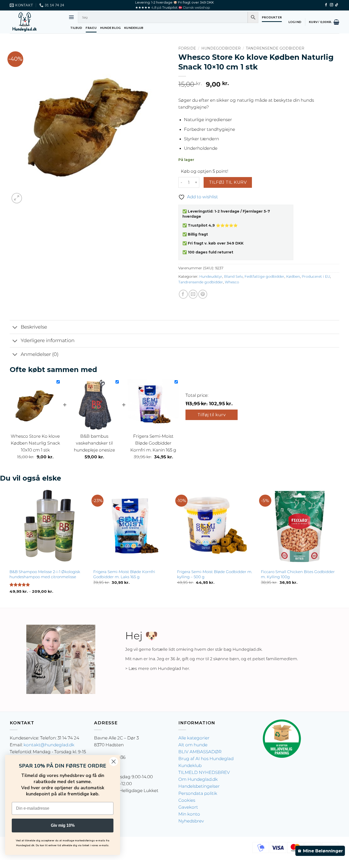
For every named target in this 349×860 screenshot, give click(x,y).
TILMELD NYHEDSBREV (204, 772)
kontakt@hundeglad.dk (49, 744)
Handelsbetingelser (199, 786)
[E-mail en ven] (193, 294)
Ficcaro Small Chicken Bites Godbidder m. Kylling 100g (298, 574)
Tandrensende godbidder (275, 48)
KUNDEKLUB (133, 28)
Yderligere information (48, 340)
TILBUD (76, 28)
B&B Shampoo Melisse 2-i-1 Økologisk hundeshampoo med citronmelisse (44, 574)
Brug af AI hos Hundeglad (206, 758)
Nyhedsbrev (191, 820)
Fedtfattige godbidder (264, 276)
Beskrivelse (34, 327)
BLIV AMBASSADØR (200, 751)
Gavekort (188, 807)
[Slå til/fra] (15, 327)
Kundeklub (190, 765)
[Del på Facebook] (183, 294)
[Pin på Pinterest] (202, 294)
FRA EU (91, 28)
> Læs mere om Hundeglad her (157, 668)
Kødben (293, 276)
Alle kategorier (194, 737)
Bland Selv (233, 276)
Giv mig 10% (63, 825)
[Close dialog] (113, 761)
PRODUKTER (272, 17)
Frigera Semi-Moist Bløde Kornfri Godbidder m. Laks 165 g (124, 574)
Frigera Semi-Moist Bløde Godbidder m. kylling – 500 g (214, 574)
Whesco (232, 282)
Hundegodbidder (221, 48)
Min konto (189, 814)
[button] (71, 17)
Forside (187, 48)
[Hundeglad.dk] (35, 21)
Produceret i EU (316, 276)
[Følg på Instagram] (331, 5)
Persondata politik (197, 793)
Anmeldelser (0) (40, 354)
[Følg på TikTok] (336, 5)
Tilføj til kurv (228, 182)
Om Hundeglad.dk (198, 779)
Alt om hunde (192, 744)
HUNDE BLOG (110, 28)
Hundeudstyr (210, 276)
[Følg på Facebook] (326, 5)
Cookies (186, 800)
